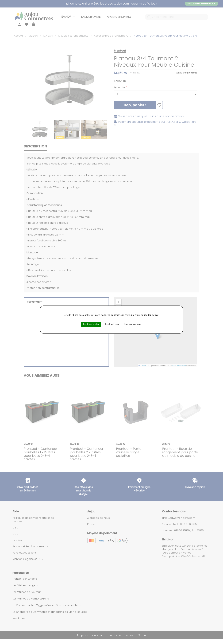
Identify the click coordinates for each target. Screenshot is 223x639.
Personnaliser (133, 324)
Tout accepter (91, 324)
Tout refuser (112, 324)
